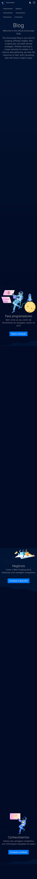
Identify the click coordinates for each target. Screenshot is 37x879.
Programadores (8, 8)
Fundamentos (7, 17)
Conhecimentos (8, 13)
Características (20, 13)
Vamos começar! (18, 334)
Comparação (18, 17)
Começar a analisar (18, 852)
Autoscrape (10, 2)
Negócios (19, 8)
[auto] (30, 2)
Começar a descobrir (18, 581)
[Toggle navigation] (34, 2)
